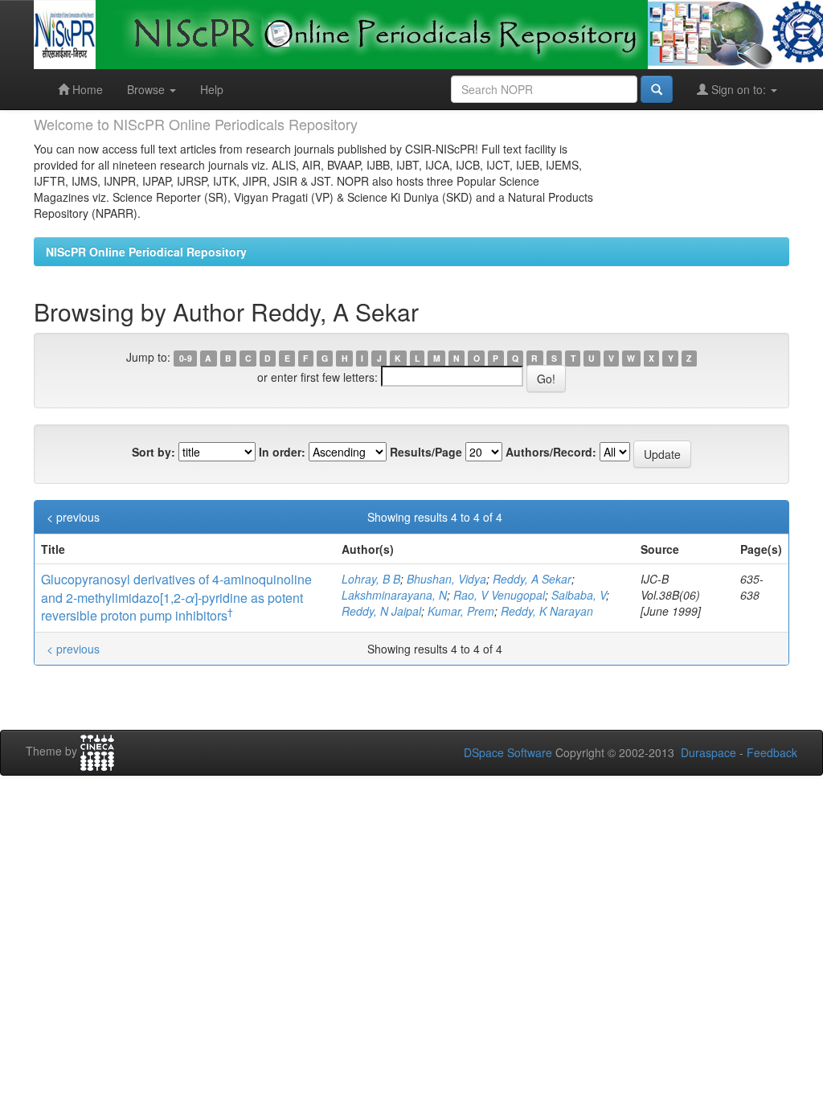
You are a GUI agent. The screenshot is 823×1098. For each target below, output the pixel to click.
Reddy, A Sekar (532, 579)
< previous (73, 517)
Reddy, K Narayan (547, 611)
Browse (147, 89)
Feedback (772, 752)
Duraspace (708, 752)
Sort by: (153, 452)
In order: (282, 452)
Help (211, 89)
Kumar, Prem (461, 611)
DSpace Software (508, 752)
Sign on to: (738, 89)
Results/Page (426, 452)
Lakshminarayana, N (394, 595)
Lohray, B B (371, 579)
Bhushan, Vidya (446, 579)
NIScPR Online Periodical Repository (146, 252)
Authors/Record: (551, 452)
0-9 (185, 358)
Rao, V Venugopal (499, 595)
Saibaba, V (578, 595)
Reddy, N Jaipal (381, 611)
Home (86, 89)
